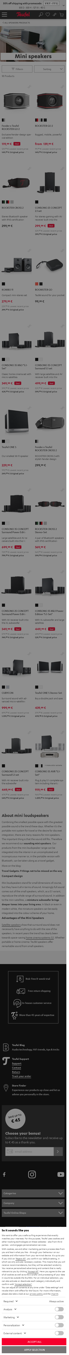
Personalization (12, 1325)
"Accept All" (33, 1271)
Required (8, 1301)
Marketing (9, 1317)
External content (13, 1333)
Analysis (8, 1309)
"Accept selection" (23, 1284)
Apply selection (34, 1349)
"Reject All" (20, 1258)
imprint (54, 1293)
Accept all (35, 1341)
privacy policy (36, 1293)
